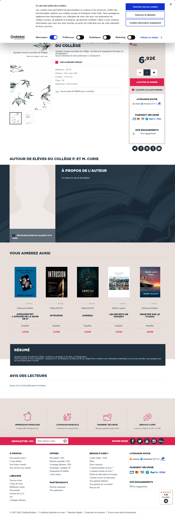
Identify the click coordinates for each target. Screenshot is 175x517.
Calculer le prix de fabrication (102, 477)
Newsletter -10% (57, 458)
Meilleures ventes (17, 487)
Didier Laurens (118, 308)
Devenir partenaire (58, 487)
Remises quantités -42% (60, 461)
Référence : (60, 69)
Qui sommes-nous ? (18, 458)
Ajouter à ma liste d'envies (148, 90)
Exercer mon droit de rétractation (122, 512)
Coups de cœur (16, 483)
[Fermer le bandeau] (171, 4)
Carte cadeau (55, 474)
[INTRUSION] (56, 282)
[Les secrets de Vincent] (118, 282)
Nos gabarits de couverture (101, 484)
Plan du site (95, 487)
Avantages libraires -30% (60, 464)
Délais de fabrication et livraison (103, 474)
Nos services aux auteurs (20, 468)
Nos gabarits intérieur (99, 481)
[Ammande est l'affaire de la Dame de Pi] (25, 282)
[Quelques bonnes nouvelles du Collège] (30, 109)
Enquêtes (25, 325)
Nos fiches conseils (18, 464)
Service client (147, 425)
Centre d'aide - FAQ (98, 458)
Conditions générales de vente (52, 512)
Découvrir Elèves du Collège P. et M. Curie (32, 237)
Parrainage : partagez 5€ (60, 468)
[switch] (80, 37)
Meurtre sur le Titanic (150, 315)
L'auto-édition (16, 461)
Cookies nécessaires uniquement (145, 23)
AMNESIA (87, 315)
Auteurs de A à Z (17, 493)
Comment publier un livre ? (101, 468)
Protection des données (95, 512)
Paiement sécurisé (107, 425)
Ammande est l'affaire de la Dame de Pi (25, 316)
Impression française (27, 425)
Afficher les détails (149, 37)
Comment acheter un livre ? (101, 471)
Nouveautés (15, 490)
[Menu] (170, 491)
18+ (11, 497)
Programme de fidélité (59, 471)
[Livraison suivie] (147, 104)
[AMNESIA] (87, 282)
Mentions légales (75, 512)
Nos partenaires (56, 490)
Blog (92, 461)
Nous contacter (96, 464)
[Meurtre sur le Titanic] (150, 282)
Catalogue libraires (18, 500)
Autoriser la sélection (145, 15)
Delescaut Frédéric (25, 308)
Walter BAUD (56, 308)
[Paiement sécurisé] (147, 119)
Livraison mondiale (67, 425)
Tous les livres (16, 480)
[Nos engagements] (147, 133)
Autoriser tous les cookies (145, 7)
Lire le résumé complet (70, 62)
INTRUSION (56, 315)
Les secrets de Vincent (118, 315)
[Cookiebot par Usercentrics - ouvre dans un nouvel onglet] (18, 37)
